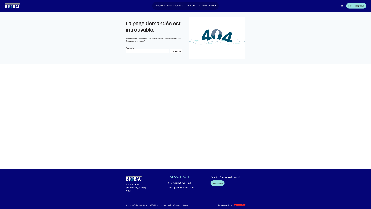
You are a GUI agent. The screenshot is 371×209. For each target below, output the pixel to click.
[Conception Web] (240, 205)
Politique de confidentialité (161, 205)
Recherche (130, 48)
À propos (203, 6)
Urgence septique (356, 6)
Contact (212, 6)
